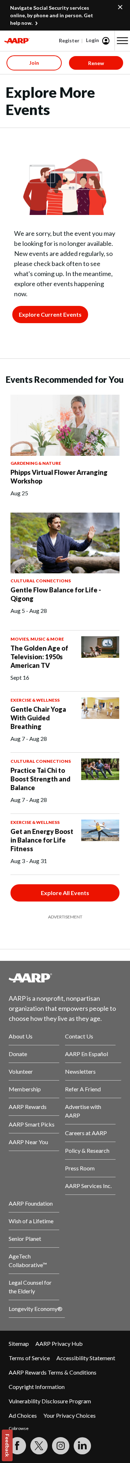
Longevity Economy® (35, 1308)
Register (69, 40)
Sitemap (19, 1343)
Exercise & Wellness (35, 700)
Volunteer (21, 1071)
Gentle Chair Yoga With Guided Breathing (38, 717)
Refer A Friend (83, 1089)
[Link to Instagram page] (60, 1445)
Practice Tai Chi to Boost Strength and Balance (40, 779)
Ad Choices (23, 1415)
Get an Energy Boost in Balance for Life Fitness (41, 840)
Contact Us (79, 1036)
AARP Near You (28, 1141)
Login (92, 40)
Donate (18, 1053)
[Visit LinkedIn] (82, 1445)
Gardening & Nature (35, 463)
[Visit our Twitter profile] (39, 1445)
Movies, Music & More (37, 639)
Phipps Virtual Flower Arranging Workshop (59, 476)
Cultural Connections (40, 580)
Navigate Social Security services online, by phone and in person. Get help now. (51, 15)
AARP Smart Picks (32, 1124)
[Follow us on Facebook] (17, 1445)
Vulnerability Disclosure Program (50, 1401)
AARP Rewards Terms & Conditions (52, 1372)
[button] (122, 40)
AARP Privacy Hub (59, 1343)
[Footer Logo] (65, 977)
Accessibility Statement (85, 1357)
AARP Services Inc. (88, 1185)
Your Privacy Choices (69, 1415)
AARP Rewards (28, 1106)
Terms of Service (29, 1357)
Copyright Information (37, 1386)
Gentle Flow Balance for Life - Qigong (55, 594)
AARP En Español (86, 1053)
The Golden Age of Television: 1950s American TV (39, 656)
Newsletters (80, 1071)
